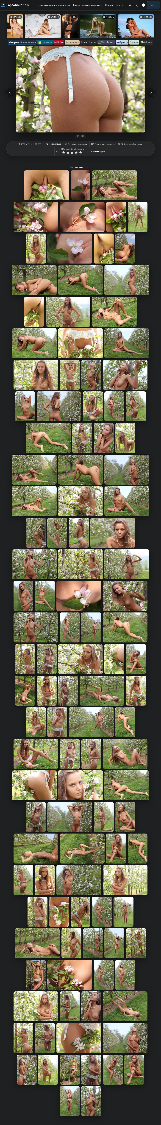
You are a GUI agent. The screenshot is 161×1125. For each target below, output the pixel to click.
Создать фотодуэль (104, 144)
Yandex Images (136, 144)
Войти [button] (153, 5)
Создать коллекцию (78, 144)
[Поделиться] (137, 5)
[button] (143, 5)
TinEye (124, 144)
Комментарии (98, 151)
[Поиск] (130, 5)
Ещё (118, 4)
